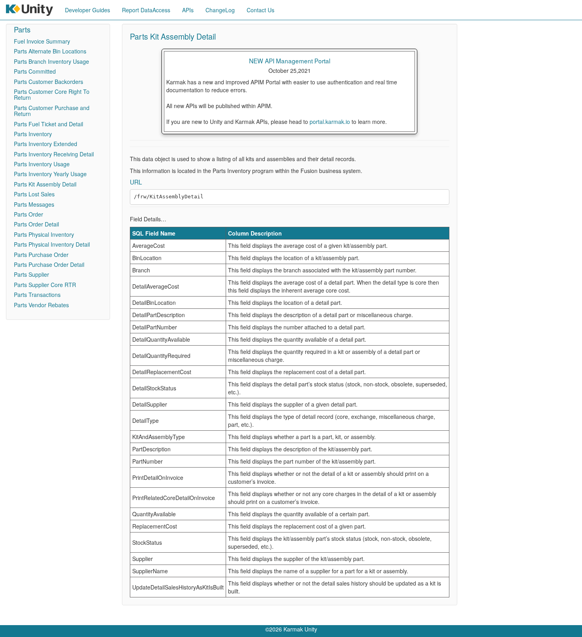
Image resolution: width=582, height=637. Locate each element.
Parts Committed (35, 71)
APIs (188, 10)
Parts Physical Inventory (44, 234)
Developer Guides (87, 10)
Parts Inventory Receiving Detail (54, 154)
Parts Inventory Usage (42, 164)
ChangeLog (220, 10)
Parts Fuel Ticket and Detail (48, 124)
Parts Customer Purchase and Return (51, 111)
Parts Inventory (33, 134)
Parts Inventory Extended (45, 144)
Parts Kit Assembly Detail (45, 184)
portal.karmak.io (330, 121)
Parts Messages (34, 204)
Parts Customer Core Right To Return (51, 94)
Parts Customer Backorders (48, 82)
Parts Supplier (31, 274)
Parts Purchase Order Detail (49, 264)
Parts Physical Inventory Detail (52, 244)
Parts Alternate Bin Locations (50, 51)
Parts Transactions (37, 295)
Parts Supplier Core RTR (45, 285)
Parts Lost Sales (34, 194)
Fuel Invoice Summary (42, 41)
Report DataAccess (146, 10)
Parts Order (28, 214)
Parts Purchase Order (41, 255)
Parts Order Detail (36, 224)
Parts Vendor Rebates (41, 305)
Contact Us (260, 10)
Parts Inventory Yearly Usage (50, 174)
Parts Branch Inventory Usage (51, 61)
